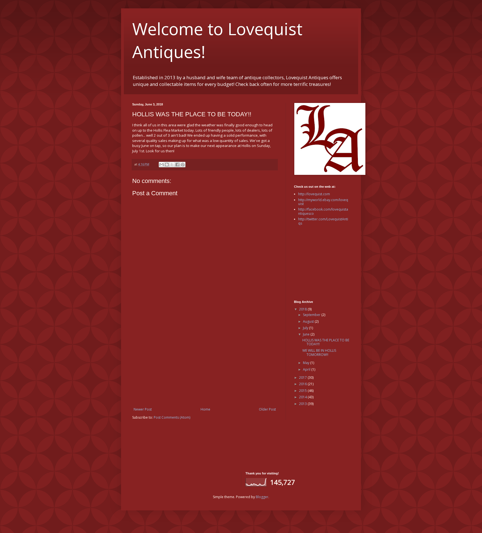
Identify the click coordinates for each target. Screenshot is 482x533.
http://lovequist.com (314, 194)
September (312, 314)
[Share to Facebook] (177, 164)
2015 (303, 390)
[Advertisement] (205, 361)
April (307, 369)
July (306, 327)
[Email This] (161, 164)
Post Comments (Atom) (172, 417)
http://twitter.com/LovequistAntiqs (323, 221)
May (306, 362)
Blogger (262, 497)
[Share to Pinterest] (182, 164)
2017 (303, 377)
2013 (303, 403)
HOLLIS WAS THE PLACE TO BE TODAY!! (325, 342)
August (309, 321)
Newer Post (143, 409)
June (306, 334)
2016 (303, 384)
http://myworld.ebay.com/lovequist (323, 201)
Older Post (267, 409)
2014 (303, 397)
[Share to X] (172, 164)
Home (205, 409)
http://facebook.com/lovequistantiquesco (323, 211)
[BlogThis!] (167, 164)
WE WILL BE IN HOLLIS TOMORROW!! (319, 352)
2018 (303, 309)
